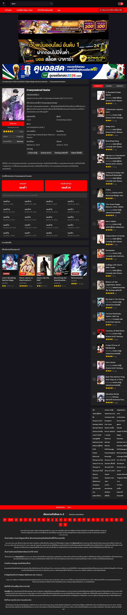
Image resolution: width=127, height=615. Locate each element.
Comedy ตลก (111, 146)
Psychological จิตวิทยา (113, 453)
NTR (94, 449)
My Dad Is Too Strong (115, 299)
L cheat (107, 435)
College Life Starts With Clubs (114, 266)
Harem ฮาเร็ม (109, 428)
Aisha (108, 189)
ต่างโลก (119, 485)
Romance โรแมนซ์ (99, 460)
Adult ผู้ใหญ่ (116, 97)
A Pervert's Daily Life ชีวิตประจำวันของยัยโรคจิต (115, 174)
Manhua (108, 438)
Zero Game (110, 362)
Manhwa (20, 141)
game (119, 424)
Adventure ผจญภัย (113, 212)
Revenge (108, 456)
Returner (96, 456)
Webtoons (96, 481)
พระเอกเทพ (108, 488)
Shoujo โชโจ (109, 467)
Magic (119, 435)
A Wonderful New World (113, 93)
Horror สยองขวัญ (111, 431)
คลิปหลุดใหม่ (60, 507)
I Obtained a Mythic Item (114, 110)
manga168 (96, 438)
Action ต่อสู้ (32, 152)
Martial (107, 442)
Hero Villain (111, 221)
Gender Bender (98, 428)
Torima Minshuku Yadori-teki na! (113, 315)
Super (107, 474)
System (95, 478)
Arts (118, 413)
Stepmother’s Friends (115, 235)
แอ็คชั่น (107, 495)
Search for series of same (102, 463)
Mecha (107, 445)
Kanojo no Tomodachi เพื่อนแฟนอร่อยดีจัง (115, 156)
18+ (94, 410)
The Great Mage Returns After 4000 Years (114, 205)
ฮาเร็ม (119, 488)
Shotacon (120, 463)
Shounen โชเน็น (98, 470)
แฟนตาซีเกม (97, 495)
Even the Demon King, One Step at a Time (115, 378)
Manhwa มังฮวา (98, 442)
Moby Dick (110, 126)
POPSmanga (109, 449)
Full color (108, 424)
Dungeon (108, 421)
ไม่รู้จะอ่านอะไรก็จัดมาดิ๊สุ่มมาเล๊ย (111, 10)
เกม (94, 492)
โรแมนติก (120, 495)
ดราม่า (107, 485)
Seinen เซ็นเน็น (76, 152)
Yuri (118, 481)
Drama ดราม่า (46, 152)
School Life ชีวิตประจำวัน (114, 165)
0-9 (10, 520)
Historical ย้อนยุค (112, 195)
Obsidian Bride (112, 394)
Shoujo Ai (96, 467)
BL (94, 417)
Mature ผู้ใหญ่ (97, 445)
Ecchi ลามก (121, 256)
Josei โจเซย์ (97, 435)
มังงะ (69, 507)
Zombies (96, 485)
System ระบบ (109, 478)
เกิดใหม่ (107, 492)
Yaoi (106, 481)
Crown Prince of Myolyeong (113, 346)
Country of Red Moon (115, 330)
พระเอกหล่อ (97, 488)
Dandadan (110, 250)
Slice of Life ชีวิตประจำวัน (114, 470)
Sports (95, 474)
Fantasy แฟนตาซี (61, 152)
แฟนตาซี (120, 492)
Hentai (119, 428)
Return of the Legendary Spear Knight (113, 283)
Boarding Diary (112, 141)
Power (95, 453)
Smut (119, 470)
